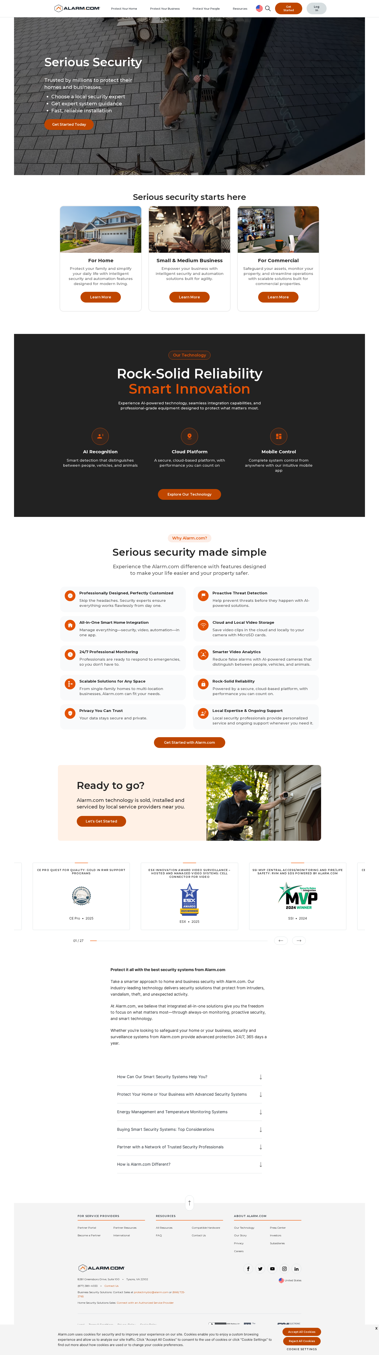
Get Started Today (69, 124)
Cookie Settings (302, 1349)
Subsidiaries (277, 1243)
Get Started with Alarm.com (189, 742)
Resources (240, 8)
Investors (275, 1235)
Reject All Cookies (302, 1341)
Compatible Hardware (206, 1227)
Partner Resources (124, 1227)
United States (292, 1280)
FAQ (159, 1235)
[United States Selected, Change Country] (259, 8)
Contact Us (199, 1235)
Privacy (239, 1243)
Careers (238, 1251)
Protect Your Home (124, 8)
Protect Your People (206, 8)
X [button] (376, 1328)
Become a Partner (89, 1235)
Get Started (288, 8)
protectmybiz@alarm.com (151, 1292)
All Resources (164, 1227)
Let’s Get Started (101, 821)
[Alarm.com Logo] (102, 1270)
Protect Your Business (165, 8)
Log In (316, 8)
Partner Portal (87, 1227)
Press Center (278, 1227)
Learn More (100, 297)
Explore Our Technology (189, 494)
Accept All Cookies (301, 1331)
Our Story (240, 1235)
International (121, 1235)
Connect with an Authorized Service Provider (145, 1302)
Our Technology (244, 1227)
